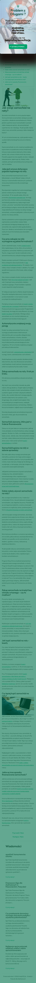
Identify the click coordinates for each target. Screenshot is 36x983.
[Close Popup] (35, 1)
